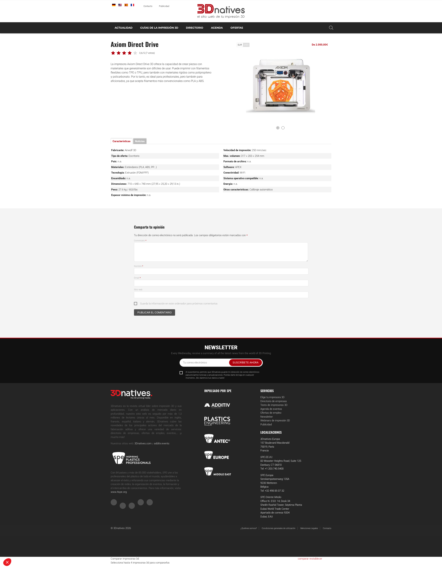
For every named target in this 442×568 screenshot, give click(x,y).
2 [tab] (283, 127)
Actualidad (123, 27)
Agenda (217, 27)
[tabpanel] (280, 87)
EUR (240, 44)
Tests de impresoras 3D (273, 405)
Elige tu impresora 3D (272, 397)
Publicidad (164, 6)
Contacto (147, 6)
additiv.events (161, 443)
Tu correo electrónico (195, 362)
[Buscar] (331, 28)
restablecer (315, 558)
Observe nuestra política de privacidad (25, 539)
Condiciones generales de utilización (278, 528)
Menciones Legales (309, 528)
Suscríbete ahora (245, 362)
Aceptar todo (64, 550)
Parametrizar (40, 550)
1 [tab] (277, 127)
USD (246, 44)
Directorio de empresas (273, 401)
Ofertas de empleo (270, 412)
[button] (7, 562)
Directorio (194, 27)
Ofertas (236, 27)
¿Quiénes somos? (249, 528)
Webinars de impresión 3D (275, 420)
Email (137, 278)
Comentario (140, 240)
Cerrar (15, 550)
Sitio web (138, 289)
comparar (303, 558)
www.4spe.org (119, 491)
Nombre (138, 266)
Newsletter (266, 416)
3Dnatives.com (142, 443)
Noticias (140, 141)
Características (122, 141)
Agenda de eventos (271, 409)
